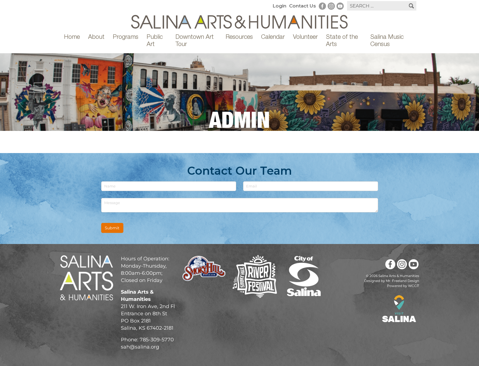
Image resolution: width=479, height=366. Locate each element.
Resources (239, 37)
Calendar (273, 37)
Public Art (155, 41)
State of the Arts (342, 41)
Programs (125, 37)
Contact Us (302, 6)
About (96, 37)
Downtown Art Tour (194, 41)
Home (72, 37)
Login (279, 6)
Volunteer (305, 37)
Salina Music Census (387, 41)
